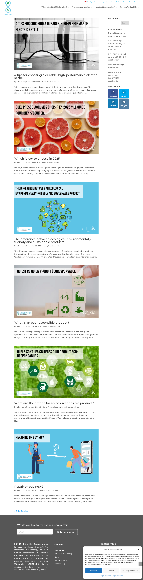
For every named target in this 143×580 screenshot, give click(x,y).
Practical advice (53, 82)
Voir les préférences (130, 570)
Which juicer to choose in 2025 (37, 158)
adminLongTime (23, 82)
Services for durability (128, 7)
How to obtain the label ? (105, 7)
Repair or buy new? (28, 486)
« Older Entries (21, 511)
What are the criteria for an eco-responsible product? (54, 403)
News (125, 2)
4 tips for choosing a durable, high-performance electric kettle (55, 76)
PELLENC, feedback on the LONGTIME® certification (117, 57)
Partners (119, 2)
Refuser (111, 570)
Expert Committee (108, 2)
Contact (137, 2)
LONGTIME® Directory (63, 554)
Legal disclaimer (106, 576)
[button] (138, 549)
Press (130, 2)
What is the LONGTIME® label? (54, 7)
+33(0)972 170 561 (108, 544)
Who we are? (60, 550)
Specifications (95, 2)
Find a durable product (81, 7)
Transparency (60, 564)
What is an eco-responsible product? (41, 322)
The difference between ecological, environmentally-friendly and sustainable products (53, 240)
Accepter (93, 570)
